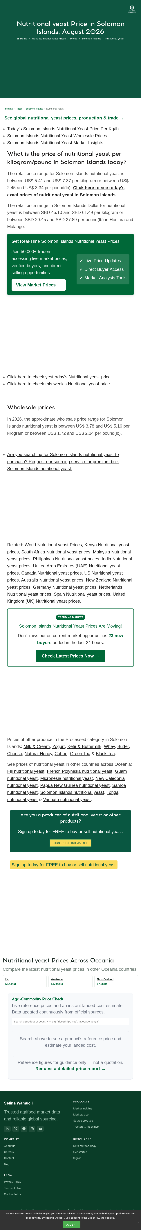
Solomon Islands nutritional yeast (72, 792)
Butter (123, 746)
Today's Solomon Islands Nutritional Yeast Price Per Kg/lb (63, 128)
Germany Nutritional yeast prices (64, 587)
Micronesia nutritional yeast (66, 778)
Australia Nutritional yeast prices (52, 579)
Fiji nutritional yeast (25, 771)
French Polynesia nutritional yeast (79, 771)
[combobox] (70, 1021)
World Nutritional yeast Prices (49, 38)
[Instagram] (32, 1129)
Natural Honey (38, 753)
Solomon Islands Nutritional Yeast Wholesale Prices (57, 135)
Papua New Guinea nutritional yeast (75, 785)
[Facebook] (24, 1129)
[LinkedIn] (7, 1129)
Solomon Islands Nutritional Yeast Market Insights (55, 142)
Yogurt (58, 746)
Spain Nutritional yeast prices (82, 594)
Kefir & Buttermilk (84, 746)
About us (9, 1146)
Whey (109, 746)
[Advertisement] (71, 69)
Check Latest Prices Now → (71, 655)
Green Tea (80, 753)
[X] (15, 1129)
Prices (73, 38)
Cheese (14, 753)
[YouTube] (40, 1129)
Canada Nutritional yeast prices (51, 573)
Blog (7, 1164)
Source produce (83, 1120)
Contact (9, 1158)
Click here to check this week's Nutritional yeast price (58, 383)
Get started (80, 1152)
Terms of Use (12, 1188)
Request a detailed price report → (70, 1068)
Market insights (82, 1108)
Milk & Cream (37, 746)
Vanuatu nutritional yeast (67, 799)
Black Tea (105, 753)
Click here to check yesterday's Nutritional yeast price (59, 376)
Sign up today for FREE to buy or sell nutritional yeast (64, 864)
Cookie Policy (12, 1194)
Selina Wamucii (18, 1103)
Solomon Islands (91, 38)
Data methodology (84, 1146)
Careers (9, 1152)
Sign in (77, 1158)
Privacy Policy (12, 1182)
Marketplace (80, 1114)
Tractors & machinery (86, 1126)
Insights (8, 108)
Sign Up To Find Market (70, 843)
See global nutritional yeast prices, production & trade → (64, 117)
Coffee (61, 753)
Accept (71, 1224)
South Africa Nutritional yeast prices (55, 551)
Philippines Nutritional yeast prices (66, 558)
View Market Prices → (38, 284)
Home (23, 38)
